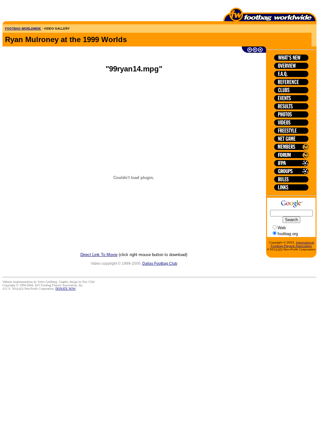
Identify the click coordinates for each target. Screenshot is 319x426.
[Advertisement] (38, 11)
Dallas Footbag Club (159, 263)
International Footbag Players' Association (292, 244)
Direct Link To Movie (98, 254)
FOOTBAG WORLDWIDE (23, 28)
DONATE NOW (65, 288)
